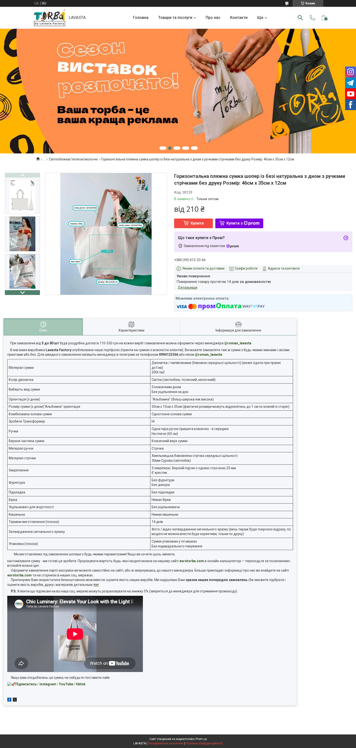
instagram (47, 684)
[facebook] (9, 700)
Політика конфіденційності (204, 743)
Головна (140, 17)
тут (96, 585)
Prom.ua (201, 739)
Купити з (234, 223)
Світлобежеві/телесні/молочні (73, 159)
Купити (197, 223)
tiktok (80, 684)
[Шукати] (300, 18)
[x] (15, 700)
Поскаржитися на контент (166, 743)
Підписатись (26, 684)
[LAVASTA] (49, 17)
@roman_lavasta (237, 343)
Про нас (213, 17)
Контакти (239, 17)
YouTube (66, 684)
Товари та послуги (175, 17)
